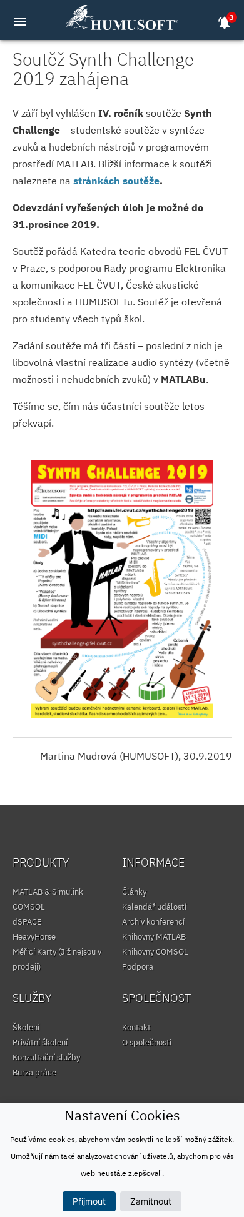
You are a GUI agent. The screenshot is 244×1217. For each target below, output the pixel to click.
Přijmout (89, 1201)
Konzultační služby (46, 1057)
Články (134, 892)
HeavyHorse (34, 936)
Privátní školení (40, 1042)
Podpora (137, 966)
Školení (26, 1027)
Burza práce (34, 1072)
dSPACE (27, 921)
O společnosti (146, 1042)
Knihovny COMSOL (155, 951)
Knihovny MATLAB (154, 936)
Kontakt (136, 1027)
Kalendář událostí (154, 907)
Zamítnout (150, 1201)
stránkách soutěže (116, 180)
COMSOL (29, 907)
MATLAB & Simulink (48, 892)
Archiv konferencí (153, 921)
